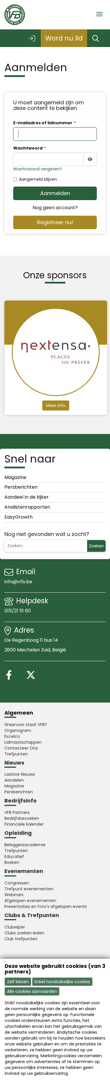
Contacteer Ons (21, 748)
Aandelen (14, 780)
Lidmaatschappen (23, 742)
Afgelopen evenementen (30, 901)
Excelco (12, 736)
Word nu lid (64, 38)
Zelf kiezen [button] (18, 982)
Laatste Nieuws (19, 774)
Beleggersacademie (24, 845)
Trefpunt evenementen (28, 889)
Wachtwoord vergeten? (37, 169)
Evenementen (23, 871)
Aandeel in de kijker (26, 497)
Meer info (55, 405)
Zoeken (96, 546)
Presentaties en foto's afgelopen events (45, 906)
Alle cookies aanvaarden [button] (32, 991)
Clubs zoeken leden (24, 933)
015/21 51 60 (18, 610)
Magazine (15, 477)
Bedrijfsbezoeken (21, 818)
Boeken (11, 862)
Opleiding (18, 833)
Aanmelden (55, 193)
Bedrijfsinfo (20, 800)
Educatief (14, 856)
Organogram (17, 730)
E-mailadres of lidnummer (42, 123)
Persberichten (21, 487)
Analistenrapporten (27, 507)
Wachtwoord (28, 148)
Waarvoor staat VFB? (25, 725)
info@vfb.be (18, 581)
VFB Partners (17, 812)
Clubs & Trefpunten (31, 915)
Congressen (16, 883)
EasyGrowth (18, 517)
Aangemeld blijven (38, 179)
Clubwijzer (14, 927)
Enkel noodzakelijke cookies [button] (62, 982)
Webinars (13, 895)
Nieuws (14, 762)
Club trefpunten (21, 939)
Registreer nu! (55, 222)
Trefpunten (16, 754)
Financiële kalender (24, 824)
